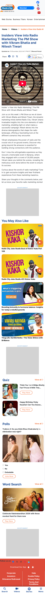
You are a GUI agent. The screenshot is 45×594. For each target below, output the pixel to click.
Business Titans (19, 19)
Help (34, 573)
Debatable (9, 472)
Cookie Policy (33, 576)
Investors (11, 576)
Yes (6, 465)
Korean (30, 19)
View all (38, 380)
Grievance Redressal (11, 579)
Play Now (26, 393)
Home (4, 29)
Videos (14, 29)
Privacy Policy (34, 579)
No (6, 469)
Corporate (11, 573)
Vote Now (9, 476)
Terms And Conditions (33, 583)
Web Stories (7, 19)
